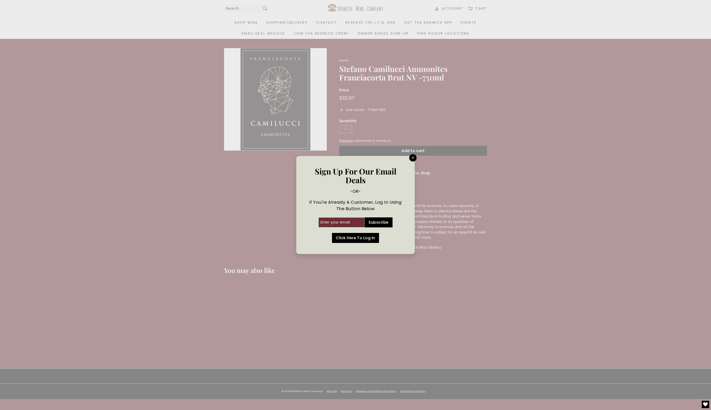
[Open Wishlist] (705, 404)
